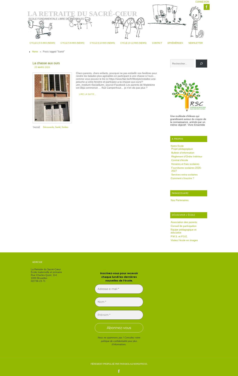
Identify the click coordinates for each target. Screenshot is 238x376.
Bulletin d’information (182, 152)
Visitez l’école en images (184, 240)
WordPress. (140, 364)
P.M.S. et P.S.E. (179, 236)
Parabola (125, 364)
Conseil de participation (184, 226)
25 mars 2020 (42, 67)
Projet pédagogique (182, 148)
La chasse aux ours (46, 63)
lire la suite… (87, 94)
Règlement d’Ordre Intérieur (186, 156)
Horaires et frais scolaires (185, 164)
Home (35, 51)
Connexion (202, 2)
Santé (58, 127)
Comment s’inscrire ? (182, 178)
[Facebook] (207, 7)
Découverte (48, 127)
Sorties (65, 127)
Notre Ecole (177, 145)
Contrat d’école (179, 160)
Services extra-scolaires (184, 174)
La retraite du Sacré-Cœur (82, 14)
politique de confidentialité (114, 341)
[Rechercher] (201, 64)
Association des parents (184, 222)
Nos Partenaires (180, 200)
